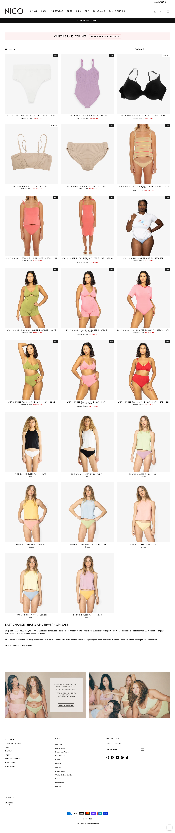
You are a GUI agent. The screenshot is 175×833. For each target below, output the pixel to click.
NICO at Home (60, 771)
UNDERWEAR (56, 11)
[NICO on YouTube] (117, 757)
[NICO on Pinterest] (122, 757)
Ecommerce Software (83, 823)
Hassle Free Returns (62, 752)
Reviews (58, 763)
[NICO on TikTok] (127, 757)
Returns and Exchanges (13, 743)
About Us (58, 744)
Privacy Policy (10, 762)
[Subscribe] (142, 749)
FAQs (7, 747)
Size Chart (8, 751)
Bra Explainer (9, 739)
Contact (58, 786)
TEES (69, 11)
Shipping (8, 755)
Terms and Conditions (12, 758)
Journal (58, 767)
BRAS (44, 11)
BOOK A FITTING (117, 11)
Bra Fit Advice (60, 756)
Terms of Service (11, 766)
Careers (58, 779)
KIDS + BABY (82, 11)
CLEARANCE (99, 11)
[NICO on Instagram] (107, 757)
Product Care (59, 782)
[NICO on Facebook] (112, 757)
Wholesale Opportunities (63, 775)
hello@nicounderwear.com (14, 805)
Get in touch (9, 802)
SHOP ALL (33, 11)
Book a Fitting (60, 748)
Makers (57, 759)
